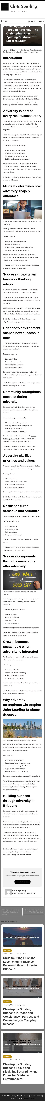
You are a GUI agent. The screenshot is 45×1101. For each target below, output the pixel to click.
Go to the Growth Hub (22, 882)
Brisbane (12, 50)
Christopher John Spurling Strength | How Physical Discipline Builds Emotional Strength (10, 912)
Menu (5, 21)
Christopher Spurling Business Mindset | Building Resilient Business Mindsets (34, 911)
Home (5, 50)
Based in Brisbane (25, 854)
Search (39, 21)
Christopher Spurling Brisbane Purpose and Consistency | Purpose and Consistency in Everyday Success (21, 1017)
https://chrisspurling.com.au (26, 893)
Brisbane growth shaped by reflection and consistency (20, 166)
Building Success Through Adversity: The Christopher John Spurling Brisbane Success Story (22, 33)
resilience (37, 781)
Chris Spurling (23, 7)
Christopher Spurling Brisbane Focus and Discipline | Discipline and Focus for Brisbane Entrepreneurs (20, 1071)
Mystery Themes (29, 1098)
